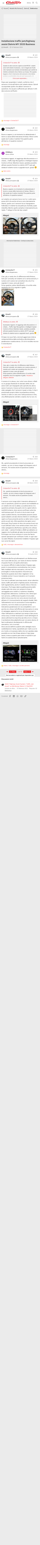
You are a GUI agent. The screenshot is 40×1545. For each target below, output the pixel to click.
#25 (36, 270)
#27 (36, 355)
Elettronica (8, 690)
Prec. (13, 671)
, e (13, 544)
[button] (3, 3)
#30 (36, 552)
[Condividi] (33, 55)
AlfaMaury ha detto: (9, 322)
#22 (36, 128)
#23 (36, 152)
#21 (36, 55)
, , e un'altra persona (16, 665)
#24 (36, 178)
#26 (36, 314)
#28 (36, 457)
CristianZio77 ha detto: (10, 62)
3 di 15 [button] (20, 671)
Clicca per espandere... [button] (20, 78)
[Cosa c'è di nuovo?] (33, 2)
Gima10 (5, 47)
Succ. (26, 671)
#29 (36, 481)
